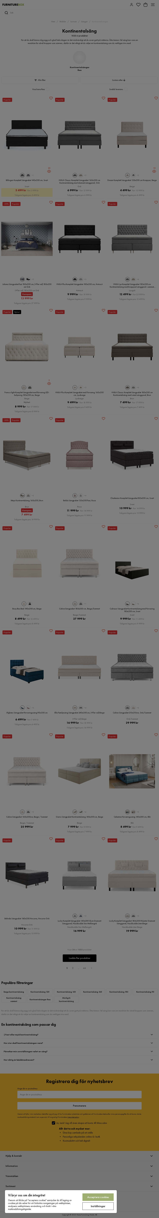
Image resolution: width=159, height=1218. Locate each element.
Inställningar (98, 1206)
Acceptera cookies (98, 1197)
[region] (61, 1201)
